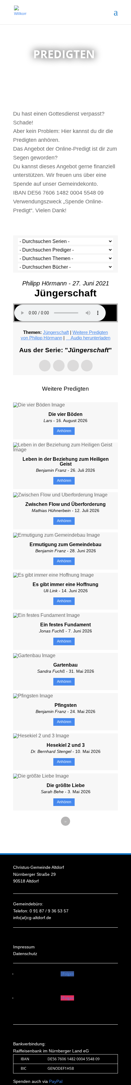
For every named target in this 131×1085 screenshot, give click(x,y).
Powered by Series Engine (65, 838)
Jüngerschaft (56, 332)
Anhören (64, 431)
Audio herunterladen (90, 337)
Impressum (24, 946)
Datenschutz (25, 953)
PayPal (55, 1081)
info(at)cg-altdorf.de (32, 917)
